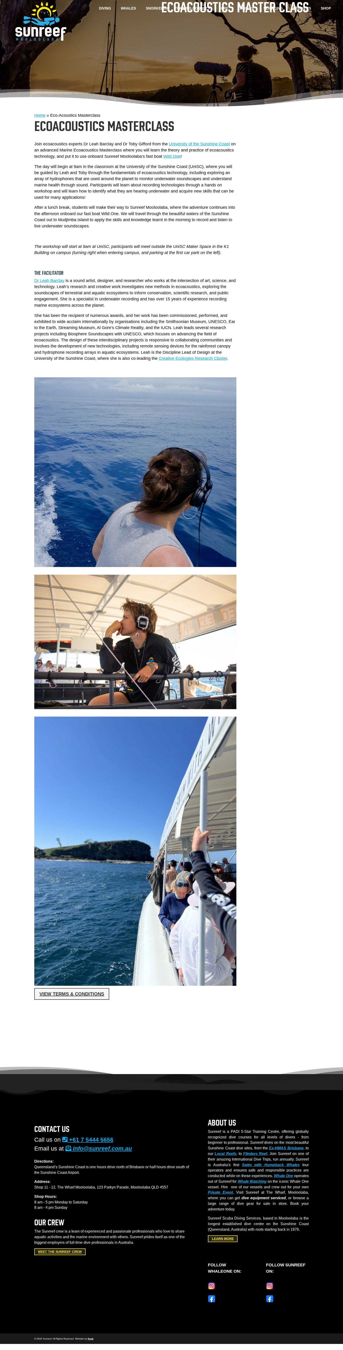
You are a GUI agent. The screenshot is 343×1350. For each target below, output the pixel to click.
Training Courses (192, 8)
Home (40, 115)
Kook (91, 1338)
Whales (128, 8)
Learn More (223, 1238)
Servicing (273, 8)
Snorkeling (157, 8)
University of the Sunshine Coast (199, 144)
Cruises (246, 8)
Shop (326, 8)
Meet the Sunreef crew (60, 1252)
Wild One (172, 156)
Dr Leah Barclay (49, 280)
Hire (224, 8)
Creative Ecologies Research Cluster (193, 358)
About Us (302, 8)
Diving (105, 8)
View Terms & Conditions (71, 993)
